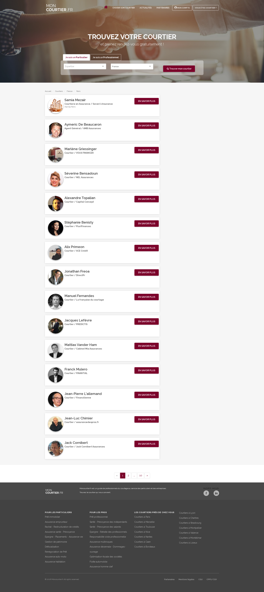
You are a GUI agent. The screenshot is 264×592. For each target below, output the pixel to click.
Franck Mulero (75, 369)
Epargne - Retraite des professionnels (108, 532)
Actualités (146, 8)
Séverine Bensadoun (81, 173)
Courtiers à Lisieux (188, 543)
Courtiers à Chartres (189, 518)
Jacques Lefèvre (78, 320)
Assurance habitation (55, 561)
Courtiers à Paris (142, 517)
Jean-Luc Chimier (78, 418)
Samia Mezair (75, 100)
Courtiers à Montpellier (190, 528)
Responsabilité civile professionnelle (108, 537)
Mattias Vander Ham (80, 345)
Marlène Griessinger (80, 149)
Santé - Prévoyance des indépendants (108, 522)
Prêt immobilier (52, 517)
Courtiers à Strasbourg (190, 523)
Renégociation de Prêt (56, 552)
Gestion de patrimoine (56, 542)
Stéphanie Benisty (78, 222)
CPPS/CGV (212, 579)
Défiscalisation (52, 546)
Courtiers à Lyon (187, 513)
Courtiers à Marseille (144, 522)
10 (140, 475)
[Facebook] (206, 493)
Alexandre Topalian (79, 198)
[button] (146, 101)
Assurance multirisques (101, 542)
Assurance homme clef (101, 566)
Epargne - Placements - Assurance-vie (64, 537)
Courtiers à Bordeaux (144, 546)
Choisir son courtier (123, 8)
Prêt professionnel (99, 517)
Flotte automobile (98, 561)
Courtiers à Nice (142, 532)
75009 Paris (69, 107)
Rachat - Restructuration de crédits (62, 527)
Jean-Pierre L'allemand (83, 394)
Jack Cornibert (76, 443)
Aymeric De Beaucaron (82, 124)
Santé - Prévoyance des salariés (105, 527)
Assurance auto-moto (55, 556)
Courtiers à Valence (188, 533)
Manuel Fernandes (79, 296)
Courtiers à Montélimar (190, 538)
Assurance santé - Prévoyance (60, 532)
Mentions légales (186, 579)
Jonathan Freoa (77, 271)
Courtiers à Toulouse (144, 527)
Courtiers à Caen (142, 542)
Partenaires (163, 8)
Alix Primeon (74, 247)
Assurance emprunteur (56, 522)
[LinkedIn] (216, 493)
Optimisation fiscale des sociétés (106, 556)
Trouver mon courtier (180, 68)
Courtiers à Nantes (143, 537)
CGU (200, 579)
